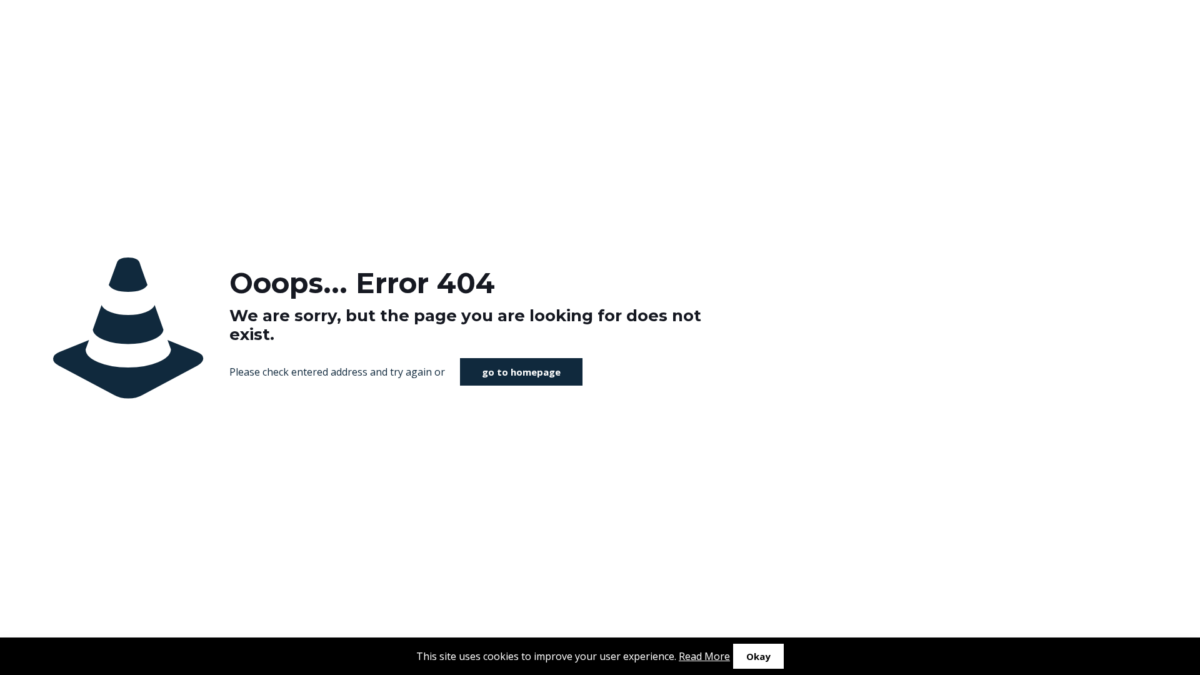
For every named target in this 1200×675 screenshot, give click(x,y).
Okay (758, 656)
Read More (704, 656)
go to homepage (521, 372)
